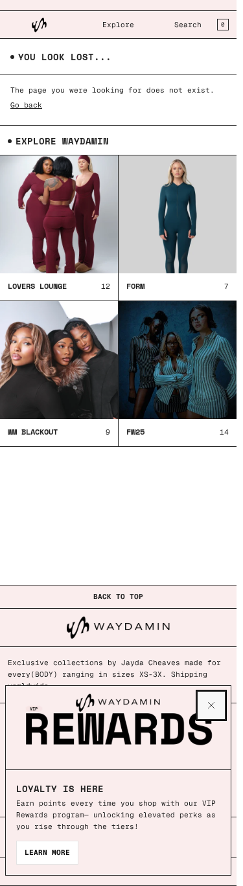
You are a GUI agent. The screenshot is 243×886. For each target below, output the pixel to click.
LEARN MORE (47, 852)
